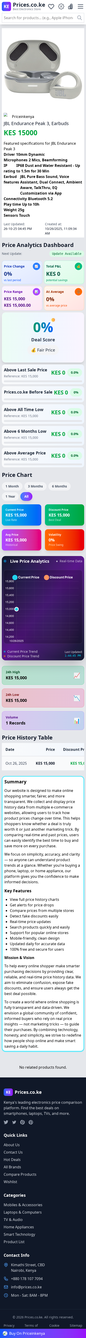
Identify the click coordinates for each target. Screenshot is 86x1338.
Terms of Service (31, 1327)
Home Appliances (19, 1227)
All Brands (12, 1167)
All (26, 496)
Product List (14, 1241)
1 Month (12, 486)
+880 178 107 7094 (27, 1278)
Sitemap (76, 1325)
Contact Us (13, 1152)
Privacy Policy (9, 1327)
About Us (12, 1144)
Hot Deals (12, 1159)
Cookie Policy (54, 1327)
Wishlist (10, 1181)
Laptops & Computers (23, 1212)
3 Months (35, 486)
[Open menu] (80, 6)
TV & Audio (13, 1219)
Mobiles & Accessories (23, 1204)
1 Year (10, 496)
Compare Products (20, 1174)
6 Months (59, 486)
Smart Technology (19, 1234)
